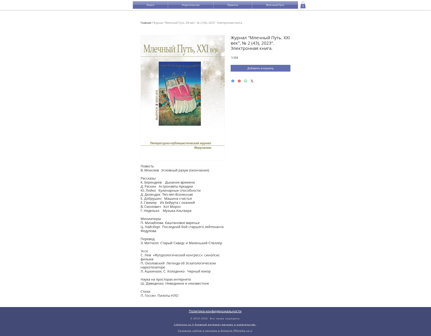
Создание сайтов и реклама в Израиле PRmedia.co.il (215, 330)
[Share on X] (252, 81)
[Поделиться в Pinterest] (239, 81)
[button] (303, 5)
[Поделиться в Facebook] (233, 81)
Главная (146, 23)
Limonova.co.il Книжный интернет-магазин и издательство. (215, 324)
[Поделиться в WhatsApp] (246, 81)
